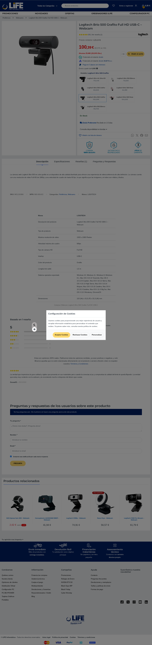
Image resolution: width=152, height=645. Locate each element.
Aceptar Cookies (61, 335)
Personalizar (97, 335)
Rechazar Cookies (80, 335)
